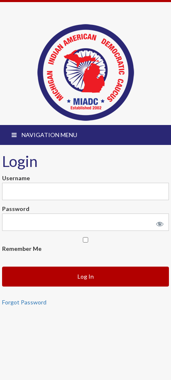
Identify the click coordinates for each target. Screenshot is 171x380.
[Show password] (158, 222)
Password (15, 208)
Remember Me (22, 248)
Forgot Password (24, 302)
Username (16, 177)
